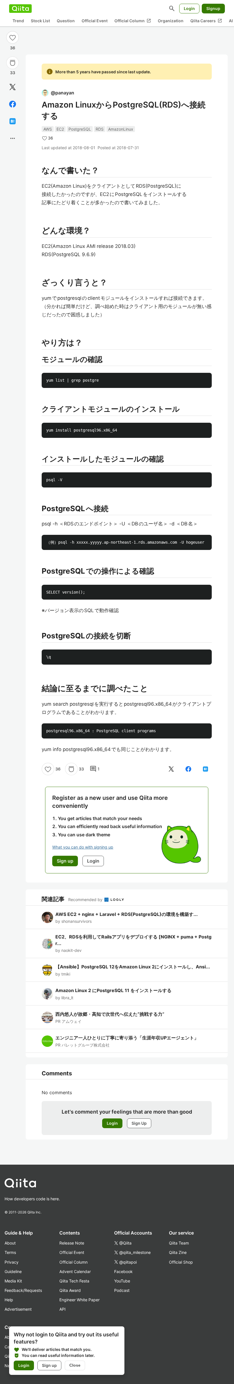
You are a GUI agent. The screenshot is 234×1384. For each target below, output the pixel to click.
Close (74, 1365)
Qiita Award (70, 1290)
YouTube (122, 1280)
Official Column (132, 21)
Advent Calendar (75, 1271)
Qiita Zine (178, 1252)
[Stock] (12, 62)
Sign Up (139, 1123)
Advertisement (18, 1309)
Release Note (71, 1243)
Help (9, 1299)
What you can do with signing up (82, 847)
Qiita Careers (206, 21)
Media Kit (13, 1280)
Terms (10, 1252)
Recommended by (86, 899)
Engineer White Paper (79, 1299)
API (62, 1309)
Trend (18, 20)
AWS (47, 129)
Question (66, 20)
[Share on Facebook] (12, 104)
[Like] (12, 37)
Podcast (122, 1290)
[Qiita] (20, 8)
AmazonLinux (120, 129)
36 (12, 47)
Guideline (13, 1271)
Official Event (95, 20)
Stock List (40, 20)
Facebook (123, 1271)
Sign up (49, 1365)
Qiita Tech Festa (74, 1280)
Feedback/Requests (23, 1290)
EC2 (60, 129)
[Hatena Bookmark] (12, 121)
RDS (100, 129)
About (10, 1243)
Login (189, 8)
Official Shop (181, 1262)
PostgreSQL (79, 129)
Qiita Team (179, 1243)
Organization (170, 20)
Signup (213, 8)
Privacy (12, 1262)
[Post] (12, 87)
